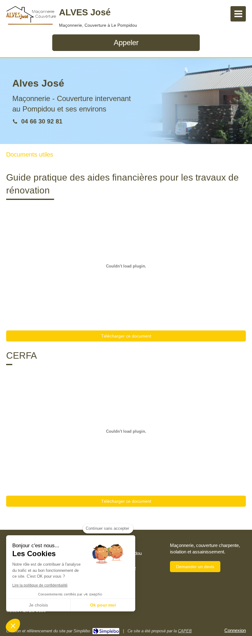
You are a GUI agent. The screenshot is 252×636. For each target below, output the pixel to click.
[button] (13, 625)
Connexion (235, 630)
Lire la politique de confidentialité (40, 585)
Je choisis (38, 605)
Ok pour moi (103, 605)
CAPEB (185, 631)
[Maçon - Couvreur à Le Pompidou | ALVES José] (31, 15)
